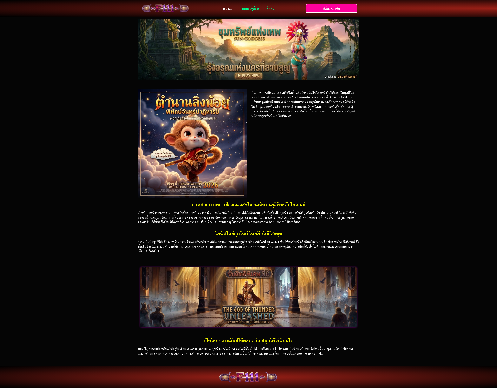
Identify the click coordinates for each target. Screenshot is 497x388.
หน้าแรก (228, 8)
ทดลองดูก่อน (250, 8)
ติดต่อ (270, 8)
